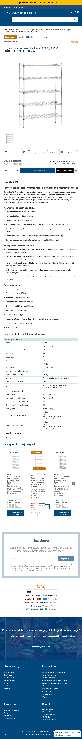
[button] (6, 170)
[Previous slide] (8, 483)
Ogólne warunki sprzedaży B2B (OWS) (55, 683)
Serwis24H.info (9, 678)
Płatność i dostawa (48, 678)
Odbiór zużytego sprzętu (50, 689)
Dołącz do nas (47, 694)
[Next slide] (73, 483)
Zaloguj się (7, 713)
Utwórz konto (8, 715)
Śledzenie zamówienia (11, 710)
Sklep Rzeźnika (9, 672)
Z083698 (70, 153)
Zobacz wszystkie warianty (16, 513)
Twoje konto (11, 704)
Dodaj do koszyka (39, 170)
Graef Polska (8, 675)
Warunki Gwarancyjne (49, 686)
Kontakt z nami (47, 691)
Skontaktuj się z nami (10, 7)
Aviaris (6, 683)
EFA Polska (7, 686)
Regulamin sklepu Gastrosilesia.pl (53, 672)
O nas (21, 7)
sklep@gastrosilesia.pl (49, 719)
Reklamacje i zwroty (49, 675)
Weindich (7, 689)
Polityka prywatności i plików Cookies (54, 680)
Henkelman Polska (10, 680)
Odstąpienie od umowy (11, 718)
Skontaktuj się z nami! (41, 647)
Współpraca (46, 697)
